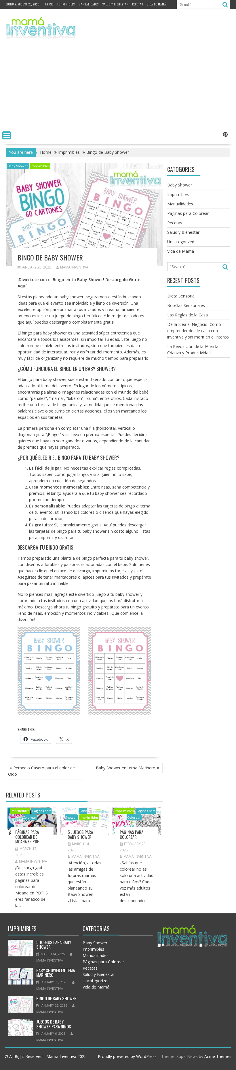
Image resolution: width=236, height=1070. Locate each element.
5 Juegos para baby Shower (80, 834)
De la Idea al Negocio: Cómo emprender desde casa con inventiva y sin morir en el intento (198, 331)
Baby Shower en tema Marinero (125, 768)
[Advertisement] (118, 86)
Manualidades (89, 4)
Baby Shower (18, 166)
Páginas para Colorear (131, 834)
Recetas (137, 4)
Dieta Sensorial (181, 296)
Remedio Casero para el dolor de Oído (41, 771)
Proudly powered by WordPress (127, 1056)
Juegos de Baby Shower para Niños (53, 1024)
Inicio (49, 4)
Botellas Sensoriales (186, 305)
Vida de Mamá (156, 4)
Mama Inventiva (74, 267)
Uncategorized (180, 241)
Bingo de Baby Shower (56, 998)
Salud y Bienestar (115, 4)
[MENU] (6, 135)
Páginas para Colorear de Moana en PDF (27, 837)
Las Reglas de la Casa (187, 315)
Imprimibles (66, 4)
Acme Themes (217, 1056)
